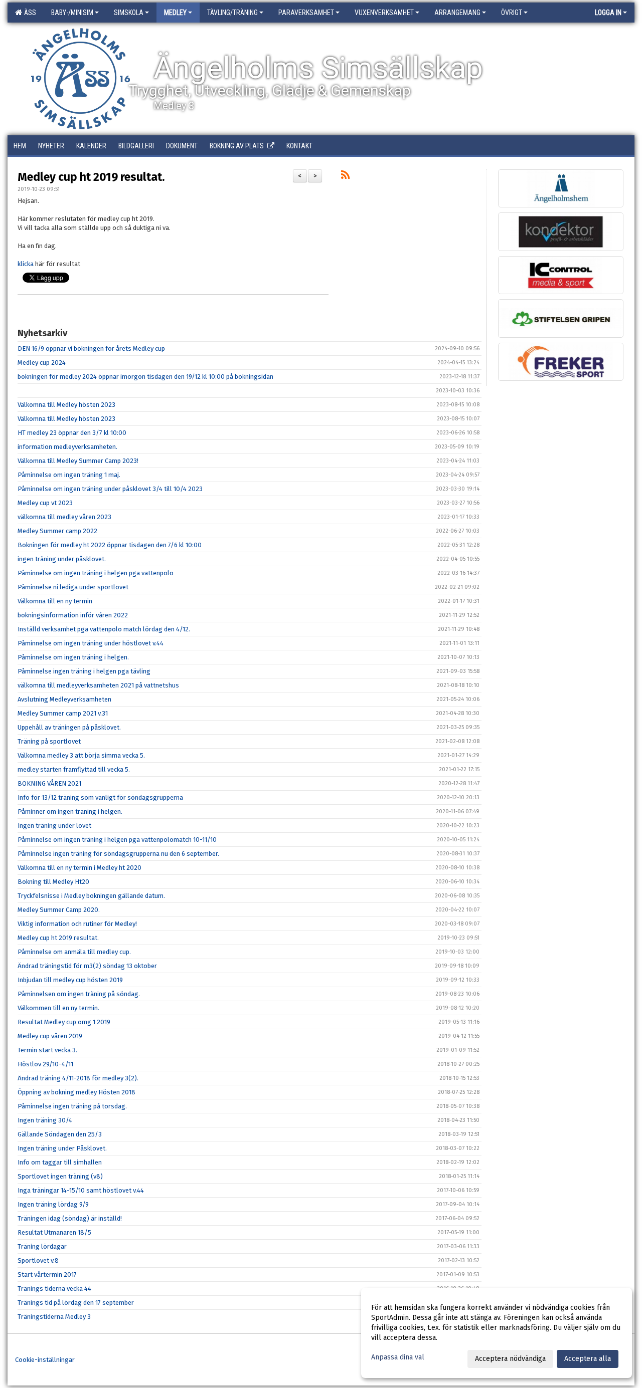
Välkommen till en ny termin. (58, 1008)
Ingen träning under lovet (54, 825)
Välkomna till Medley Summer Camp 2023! (78, 461)
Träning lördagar (42, 1246)
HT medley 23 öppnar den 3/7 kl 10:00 (72, 432)
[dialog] (496, 1333)
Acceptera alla (587, 1358)
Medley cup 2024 (42, 362)
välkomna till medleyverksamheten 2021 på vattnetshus (98, 685)
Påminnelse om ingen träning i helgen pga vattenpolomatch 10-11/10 (117, 839)
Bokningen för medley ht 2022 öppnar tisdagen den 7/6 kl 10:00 (110, 545)
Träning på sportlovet (49, 741)
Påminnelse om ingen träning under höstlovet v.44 (91, 643)
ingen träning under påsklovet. (62, 559)
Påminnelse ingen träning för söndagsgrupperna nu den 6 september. (118, 853)
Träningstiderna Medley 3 (54, 1316)
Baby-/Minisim (72, 13)
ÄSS (28, 13)
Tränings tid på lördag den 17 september (76, 1302)
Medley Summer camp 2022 (57, 531)
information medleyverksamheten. (67, 446)
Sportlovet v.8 (38, 1260)
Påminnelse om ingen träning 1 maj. (69, 475)
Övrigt (511, 13)
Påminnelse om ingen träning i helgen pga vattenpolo (96, 573)
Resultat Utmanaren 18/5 (54, 1232)
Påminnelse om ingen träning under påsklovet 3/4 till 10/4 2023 (110, 489)
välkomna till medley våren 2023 (64, 517)
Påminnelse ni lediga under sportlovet (73, 587)
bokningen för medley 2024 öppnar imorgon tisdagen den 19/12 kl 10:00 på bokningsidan (145, 376)
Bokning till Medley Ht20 (53, 881)
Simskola (128, 13)
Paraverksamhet (306, 13)
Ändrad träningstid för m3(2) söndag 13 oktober (87, 966)
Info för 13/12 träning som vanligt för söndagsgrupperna (100, 797)
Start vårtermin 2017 (47, 1274)
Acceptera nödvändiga (510, 1358)
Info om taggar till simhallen (60, 1162)
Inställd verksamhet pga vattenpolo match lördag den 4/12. (104, 629)
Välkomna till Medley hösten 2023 (66, 404)
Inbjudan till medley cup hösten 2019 (70, 980)
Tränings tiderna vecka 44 (54, 1288)
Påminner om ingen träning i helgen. (70, 811)
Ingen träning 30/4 (45, 1120)
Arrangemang (457, 13)
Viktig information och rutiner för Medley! (77, 924)
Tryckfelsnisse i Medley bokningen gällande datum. (91, 895)
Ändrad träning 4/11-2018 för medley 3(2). (78, 1078)
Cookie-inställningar (45, 1359)
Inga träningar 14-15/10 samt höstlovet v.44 (81, 1190)
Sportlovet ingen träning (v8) (60, 1176)
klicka (26, 264)
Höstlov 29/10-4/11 (45, 1064)
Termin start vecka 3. (47, 1050)
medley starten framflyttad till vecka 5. (74, 769)
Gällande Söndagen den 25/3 (60, 1134)
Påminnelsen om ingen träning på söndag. (79, 994)
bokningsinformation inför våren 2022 (73, 615)
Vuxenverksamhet (384, 13)
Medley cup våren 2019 (50, 1036)
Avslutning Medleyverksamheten (64, 699)
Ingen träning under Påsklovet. (62, 1148)
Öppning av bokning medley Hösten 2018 (76, 1092)
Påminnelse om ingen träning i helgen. (73, 657)
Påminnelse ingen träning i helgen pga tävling (84, 671)
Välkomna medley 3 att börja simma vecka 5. (81, 755)
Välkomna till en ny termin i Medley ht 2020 (79, 867)
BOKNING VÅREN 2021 (49, 783)
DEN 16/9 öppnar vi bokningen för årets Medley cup (91, 348)
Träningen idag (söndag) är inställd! (70, 1218)
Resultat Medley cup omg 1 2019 (64, 1022)
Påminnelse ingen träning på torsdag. (72, 1106)
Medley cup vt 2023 (45, 503)
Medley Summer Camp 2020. (59, 909)
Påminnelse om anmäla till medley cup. (74, 952)
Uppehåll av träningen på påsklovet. (69, 727)
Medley (175, 13)
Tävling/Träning (232, 13)
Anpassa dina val (397, 1357)
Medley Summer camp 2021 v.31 (63, 713)
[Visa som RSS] (345, 176)
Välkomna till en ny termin (55, 601)
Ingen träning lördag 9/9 (53, 1204)
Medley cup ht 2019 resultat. (91, 177)
